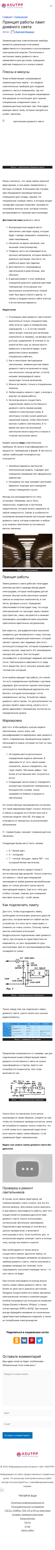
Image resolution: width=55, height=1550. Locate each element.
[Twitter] (39, 1340)
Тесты (27, 1522)
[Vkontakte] (24, 1340)
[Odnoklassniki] (16, 1340)
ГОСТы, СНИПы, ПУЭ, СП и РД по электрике (28, 1510)
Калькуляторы (27, 1518)
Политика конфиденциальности (27, 1502)
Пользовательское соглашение (27, 1506)
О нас (27, 1526)
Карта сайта (27, 1530)
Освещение (21, 16)
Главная (7, 16)
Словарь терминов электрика (27, 1514)
